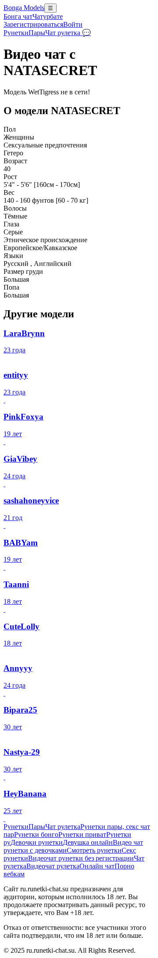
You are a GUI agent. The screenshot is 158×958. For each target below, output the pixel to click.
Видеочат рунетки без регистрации (81, 858)
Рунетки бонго (36, 834)
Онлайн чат (97, 866)
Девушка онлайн (88, 842)
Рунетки (16, 32)
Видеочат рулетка (52, 866)
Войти (73, 24)
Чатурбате (47, 16)
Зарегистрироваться (33, 24)
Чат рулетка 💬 (68, 32)
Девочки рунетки (37, 842)
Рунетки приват (82, 834)
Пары (37, 32)
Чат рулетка (62, 826)
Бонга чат (18, 16)
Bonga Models (24, 7)
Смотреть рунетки (94, 850)
